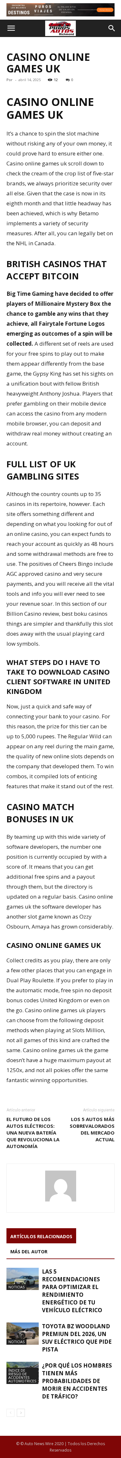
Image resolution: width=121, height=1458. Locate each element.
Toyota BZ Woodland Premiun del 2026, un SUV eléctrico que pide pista (77, 1337)
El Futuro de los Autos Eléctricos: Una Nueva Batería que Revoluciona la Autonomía (32, 1132)
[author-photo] (60, 1201)
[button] (11, 28)
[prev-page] (10, 1413)
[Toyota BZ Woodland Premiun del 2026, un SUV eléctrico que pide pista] (22, 1333)
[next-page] (21, 1413)
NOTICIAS (16, 1287)
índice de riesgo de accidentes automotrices (22, 1375)
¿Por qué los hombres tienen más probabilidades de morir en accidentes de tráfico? (77, 1381)
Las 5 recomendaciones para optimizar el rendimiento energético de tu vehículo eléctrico (72, 1291)
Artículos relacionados (41, 1236)
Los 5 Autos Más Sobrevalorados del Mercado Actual (92, 1129)
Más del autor (28, 1251)
